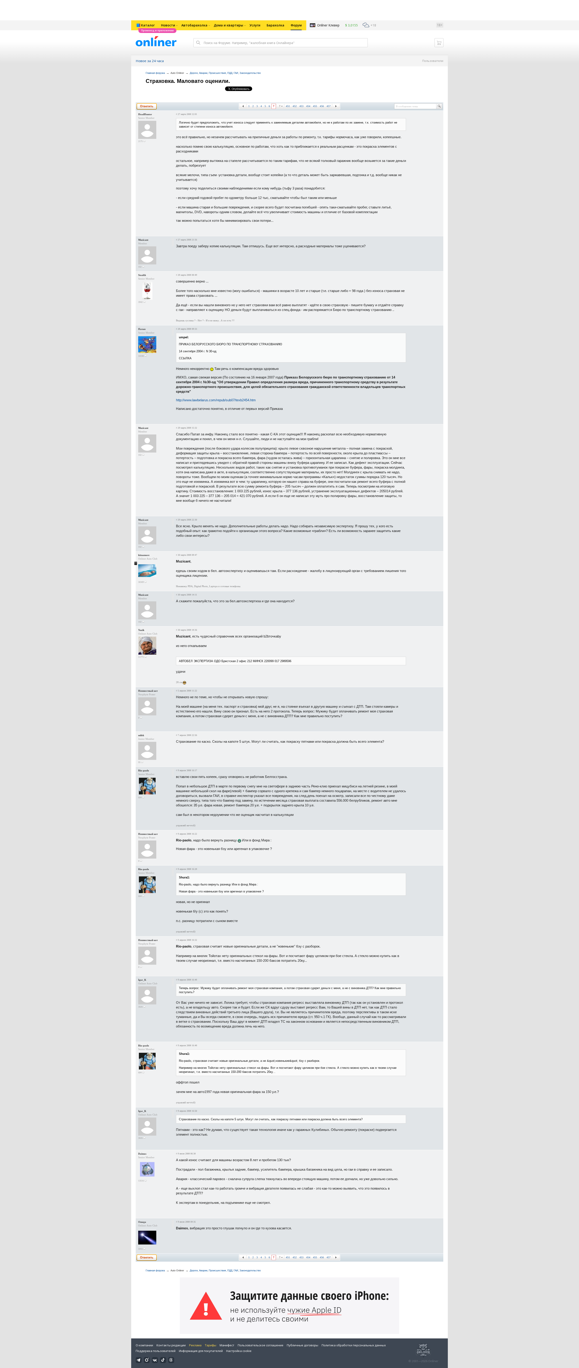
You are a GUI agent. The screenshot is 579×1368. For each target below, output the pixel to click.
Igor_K (142, 979)
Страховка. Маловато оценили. (188, 81)
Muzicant (143, 239)
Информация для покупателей (201, 1351)
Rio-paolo (143, 770)
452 (295, 106)
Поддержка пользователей (156, 1351)
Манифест (227, 1345)
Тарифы (210, 1345)
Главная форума (155, 73)
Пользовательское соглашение (260, 1345)
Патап (141, 329)
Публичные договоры (302, 1345)
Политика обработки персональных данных (354, 1345)
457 (329, 106)
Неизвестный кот (148, 690)
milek (141, 735)
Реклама (195, 1345)
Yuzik (141, 630)
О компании (144, 1345)
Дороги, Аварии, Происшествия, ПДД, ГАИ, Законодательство (225, 73)
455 (315, 106)
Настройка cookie (239, 1351)
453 (301, 106)
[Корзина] (439, 42)
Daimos (142, 1153)
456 (322, 106)
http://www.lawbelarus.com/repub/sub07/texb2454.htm (216, 400)
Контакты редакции (171, 1345)
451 (288, 106)
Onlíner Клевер (328, 25)
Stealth (142, 275)
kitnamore (143, 555)
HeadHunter (145, 114)
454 (308, 106)
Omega (142, 1222)
